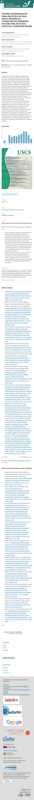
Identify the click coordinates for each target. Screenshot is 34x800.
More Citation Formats (8, 280)
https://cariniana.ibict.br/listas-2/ (12, 758)
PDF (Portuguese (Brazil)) (10, 194)
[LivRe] (8, 741)
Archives (9, 5)
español (4, 648)
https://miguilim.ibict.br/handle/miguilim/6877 (17, 694)
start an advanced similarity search (19, 460)
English (4, 645)
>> (5, 625)
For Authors (5, 670)
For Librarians (5, 672)
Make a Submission (9, 658)
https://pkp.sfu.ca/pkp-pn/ (10, 750)
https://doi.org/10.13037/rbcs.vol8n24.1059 (16, 61)
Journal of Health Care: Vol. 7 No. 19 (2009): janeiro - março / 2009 (18, 381)
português (5, 650)
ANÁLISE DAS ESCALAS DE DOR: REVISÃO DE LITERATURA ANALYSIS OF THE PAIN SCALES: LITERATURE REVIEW (18, 348)
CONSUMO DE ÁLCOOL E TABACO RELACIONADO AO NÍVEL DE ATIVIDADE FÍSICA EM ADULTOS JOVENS (18, 480)
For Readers (5, 667)
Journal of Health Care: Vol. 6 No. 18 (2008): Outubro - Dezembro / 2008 (18, 323)
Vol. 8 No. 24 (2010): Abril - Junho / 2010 (11, 7)
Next (29, 457)
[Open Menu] (1, 1)
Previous (5, 457)
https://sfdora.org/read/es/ (19, 778)
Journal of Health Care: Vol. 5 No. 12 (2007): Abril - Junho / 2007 (18, 619)
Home (3, 5)
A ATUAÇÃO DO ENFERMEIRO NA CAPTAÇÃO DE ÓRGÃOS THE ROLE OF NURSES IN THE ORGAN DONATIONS (18, 358)
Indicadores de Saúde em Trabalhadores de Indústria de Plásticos (17, 603)
